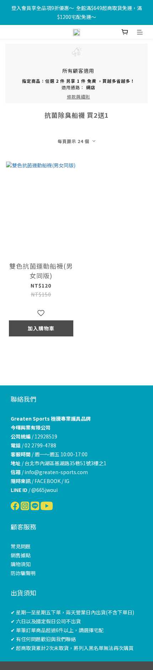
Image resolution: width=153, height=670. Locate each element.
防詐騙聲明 (23, 573)
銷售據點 (21, 555)
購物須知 (21, 564)
